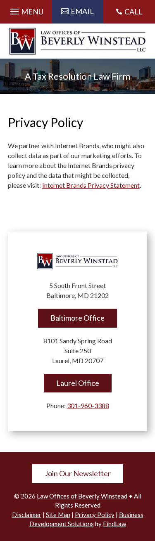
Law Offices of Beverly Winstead (82, 496)
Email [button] (82, 11)
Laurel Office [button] (77, 382)
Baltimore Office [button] (77, 317)
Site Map (58, 514)
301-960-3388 (88, 405)
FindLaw (114, 523)
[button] (25, 9)
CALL (133, 11)
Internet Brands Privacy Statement (91, 185)
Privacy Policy (94, 514)
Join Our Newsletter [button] (78, 473)
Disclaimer (26, 514)
